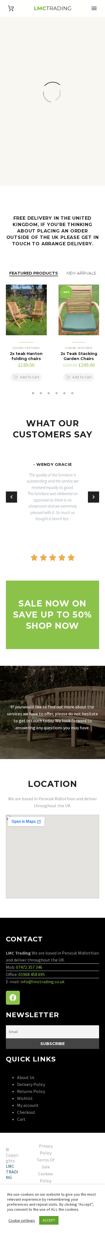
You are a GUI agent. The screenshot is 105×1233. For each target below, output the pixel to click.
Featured (32, 347)
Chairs (18, 347)
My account (28, 1105)
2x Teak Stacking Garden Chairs (78, 356)
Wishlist (25, 1098)
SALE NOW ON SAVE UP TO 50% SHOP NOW (52, 614)
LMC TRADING (12, 1171)
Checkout (26, 1112)
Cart (21, 1119)
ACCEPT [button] (49, 1220)
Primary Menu (94, 8)
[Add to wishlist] (41, 290)
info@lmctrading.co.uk (42, 981)
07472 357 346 (29, 967)
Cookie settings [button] (21, 1220)
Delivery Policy (31, 1084)
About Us (25, 1077)
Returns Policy (31, 1091)
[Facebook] (13, 998)
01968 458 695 (31, 974)
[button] (33, 393)
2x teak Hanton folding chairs (26, 356)
